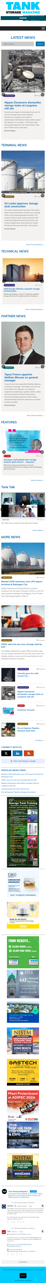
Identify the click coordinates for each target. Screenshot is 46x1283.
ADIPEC (10, 1206)
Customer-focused (15, 102)
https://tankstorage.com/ (14, 1246)
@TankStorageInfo (34, 1237)
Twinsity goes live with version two (28, 674)
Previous (3, 94)
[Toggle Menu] (43, 28)
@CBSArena (37, 1239)
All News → (40, 740)
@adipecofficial (22, 1206)
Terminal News (8, 196)
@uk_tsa (14, 1231)
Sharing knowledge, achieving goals (20, 459)
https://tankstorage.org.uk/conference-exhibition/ (21, 1251)
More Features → (38, 480)
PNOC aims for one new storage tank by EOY (19, 780)
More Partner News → (36, 415)
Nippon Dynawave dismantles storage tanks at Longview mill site (30, 694)
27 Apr (21, 1231)
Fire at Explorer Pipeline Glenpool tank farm (28, 729)
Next (43, 94)
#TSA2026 (22, 1234)
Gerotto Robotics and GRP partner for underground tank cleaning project (22, 377)
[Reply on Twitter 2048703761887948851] (8, 1254)
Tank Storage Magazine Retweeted (24, 1202)
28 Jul (30, 1206)
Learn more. (39, 1269)
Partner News (8, 367)
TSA (9, 1231)
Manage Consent (19, 1280)
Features (7, 95)
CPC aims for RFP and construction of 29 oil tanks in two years (23, 290)
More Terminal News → (35, 244)
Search (40, 44)
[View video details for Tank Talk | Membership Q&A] (41, 496)
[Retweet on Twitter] (12, 1202)
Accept (23, 1275)
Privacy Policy (27, 1280)
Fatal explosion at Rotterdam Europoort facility (22, 205)
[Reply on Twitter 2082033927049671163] (8, 1222)
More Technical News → (35, 309)
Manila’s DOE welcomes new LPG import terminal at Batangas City (21, 583)
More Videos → (39, 530)
